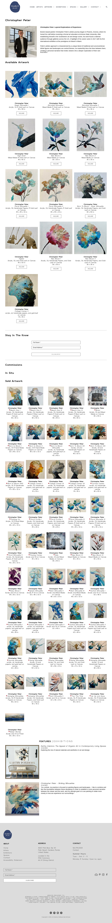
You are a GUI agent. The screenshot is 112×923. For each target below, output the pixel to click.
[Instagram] (58, 913)
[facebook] (107, 874)
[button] (49, 7)
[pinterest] (100, 874)
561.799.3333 (78, 848)
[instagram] (103, 874)
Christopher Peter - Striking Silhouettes (57, 783)
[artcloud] (96, 874)
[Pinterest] (54, 913)
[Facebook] (61, 913)
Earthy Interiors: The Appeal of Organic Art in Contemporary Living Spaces (73, 746)
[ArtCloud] (51, 913)
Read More (43, 52)
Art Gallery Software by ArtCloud (61, 917)
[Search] (106, 7)
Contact (76, 850)
